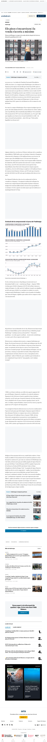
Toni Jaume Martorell (10, 67)
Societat (6, 552)
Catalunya (6, 12)
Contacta (30, 721)
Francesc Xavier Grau (20, 67)
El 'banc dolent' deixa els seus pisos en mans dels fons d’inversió (18, 496)
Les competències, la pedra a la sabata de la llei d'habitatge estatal (19, 503)
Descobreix (10, 666)
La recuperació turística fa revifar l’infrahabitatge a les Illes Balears (15, 516)
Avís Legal (24, 729)
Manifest (3, 721)
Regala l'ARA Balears (41, 721)
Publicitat (21, 721)
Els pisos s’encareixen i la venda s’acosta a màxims (17, 510)
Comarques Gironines (25, 12)
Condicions (29, 729)
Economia (7, 564)
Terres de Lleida (41, 12)
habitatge (7, 541)
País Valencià (14, 12)
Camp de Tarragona (33, 12)
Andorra (19, 12)
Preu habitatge (14, 541)
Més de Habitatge (10, 548)
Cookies (33, 729)
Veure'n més (37, 666)
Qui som (11, 721)
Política (6, 586)
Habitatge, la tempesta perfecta (19, 77)
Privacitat (20, 729)
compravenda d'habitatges (24, 541)
